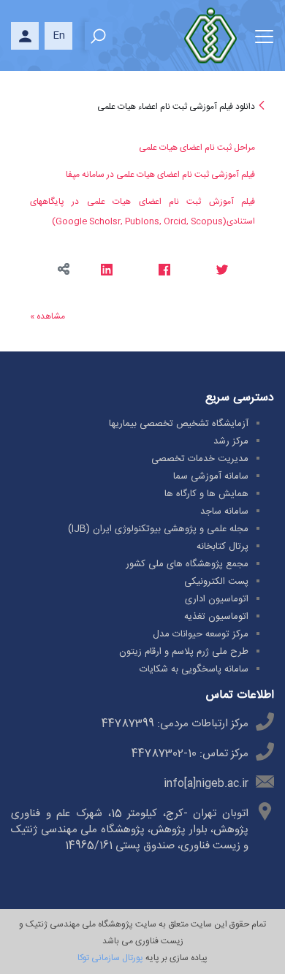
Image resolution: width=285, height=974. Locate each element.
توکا (83, 958)
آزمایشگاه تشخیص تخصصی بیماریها (178, 424)
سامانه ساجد (224, 511)
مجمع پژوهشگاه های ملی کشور (187, 564)
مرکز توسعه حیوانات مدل (200, 634)
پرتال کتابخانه (222, 547)
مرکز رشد (230, 441)
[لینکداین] (106, 271)
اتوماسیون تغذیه (216, 617)
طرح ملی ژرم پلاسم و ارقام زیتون (183, 652)
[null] (260, 106)
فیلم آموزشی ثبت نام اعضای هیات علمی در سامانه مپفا (160, 174)
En (59, 36)
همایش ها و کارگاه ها (206, 494)
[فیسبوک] (164, 271)
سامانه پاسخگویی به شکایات (194, 669)
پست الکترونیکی (216, 582)
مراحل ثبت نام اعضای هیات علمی (197, 147)
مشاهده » (47, 316)
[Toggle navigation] (264, 34)
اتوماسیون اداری (216, 599)
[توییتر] (221, 271)
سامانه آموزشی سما (210, 476)
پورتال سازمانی (116, 958)
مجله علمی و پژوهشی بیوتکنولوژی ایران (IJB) (158, 529)
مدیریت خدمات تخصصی (199, 459)
